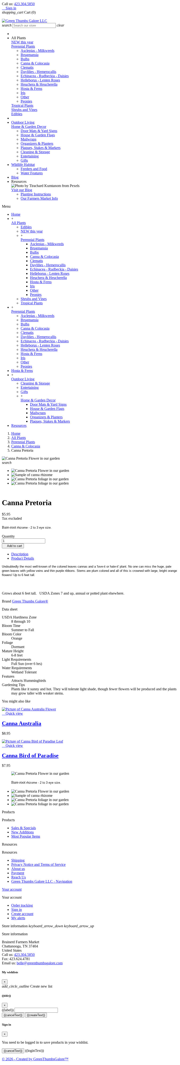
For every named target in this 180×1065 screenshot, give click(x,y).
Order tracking (22, 905)
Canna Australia (21, 723)
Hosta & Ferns (31, 89)
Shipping (18, 860)
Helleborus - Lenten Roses (40, 80)
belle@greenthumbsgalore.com (40, 963)
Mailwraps (28, 139)
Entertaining (30, 156)
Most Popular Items (25, 836)
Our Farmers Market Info (39, 198)
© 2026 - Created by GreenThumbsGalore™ (35, 1059)
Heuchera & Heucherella (39, 84)
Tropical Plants (22, 105)
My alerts (18, 918)
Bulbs (25, 59)
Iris (23, 93)
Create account (22, 914)
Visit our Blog (21, 190)
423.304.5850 (24, 4)
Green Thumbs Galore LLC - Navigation (41, 881)
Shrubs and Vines (24, 110)
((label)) (8, 1010)
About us (18, 869)
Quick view (12, 713)
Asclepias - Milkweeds (37, 51)
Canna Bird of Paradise (30, 755)
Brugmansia (29, 55)
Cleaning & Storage (35, 152)
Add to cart (13, 546)
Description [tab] (19, 554)
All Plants (18, 223)
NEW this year (22, 42)
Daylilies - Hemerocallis (38, 72)
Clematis (27, 67)
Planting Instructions (36, 194)
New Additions (22, 832)
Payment (17, 873)
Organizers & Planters (37, 143)
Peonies (26, 101)
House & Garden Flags (38, 135)
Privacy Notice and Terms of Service (38, 865)
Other (25, 97)
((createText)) (36, 1015)
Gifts (24, 160)
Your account (12, 889)
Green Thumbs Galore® (30, 601)
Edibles (16, 114)
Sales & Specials (23, 828)
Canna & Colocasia (35, 63)
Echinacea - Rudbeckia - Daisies (45, 76)
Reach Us (18, 877)
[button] (18, 38)
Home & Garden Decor (28, 127)
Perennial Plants (23, 46)
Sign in (16, 910)
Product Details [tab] (22, 558)
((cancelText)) (13, 1015)
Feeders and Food (34, 169)
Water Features (32, 173)
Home (15, 214)
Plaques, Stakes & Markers (40, 148)
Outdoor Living (22, 379)
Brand (6, 601)
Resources (18, 426)
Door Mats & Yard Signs (39, 131)
